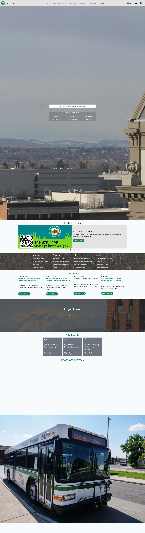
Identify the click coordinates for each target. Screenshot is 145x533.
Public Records (56, 120)
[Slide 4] (78, 249)
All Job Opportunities (80, 265)
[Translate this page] (135, 3)
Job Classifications (79, 268)
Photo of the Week (72, 360)
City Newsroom (38, 268)
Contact (101, 3)
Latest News (72, 273)
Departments (73, 3)
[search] (50, 108)
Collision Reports (38, 259)
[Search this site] (141, 3)
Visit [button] (47, 3)
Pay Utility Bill (72, 120)
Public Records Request (40, 262)
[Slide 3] (74, 249)
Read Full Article (24, 294)
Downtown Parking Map (104, 259)
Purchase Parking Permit (61, 262)
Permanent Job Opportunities (82, 259)
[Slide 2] (70, 249)
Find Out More (78, 241)
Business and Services (59, 3)
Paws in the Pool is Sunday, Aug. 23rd (86, 278)
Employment (92, 3)
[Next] (104, 314)
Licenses (55, 268)
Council (82, 3)
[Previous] (40, 314)
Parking (72, 117)
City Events (72, 335)
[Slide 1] (66, 249)
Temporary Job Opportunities (82, 262)
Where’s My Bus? (102, 265)
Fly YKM (99, 262)
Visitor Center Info (103, 268)
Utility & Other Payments (61, 265)
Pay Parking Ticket (59, 259)
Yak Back (88, 120)
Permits (56, 117)
